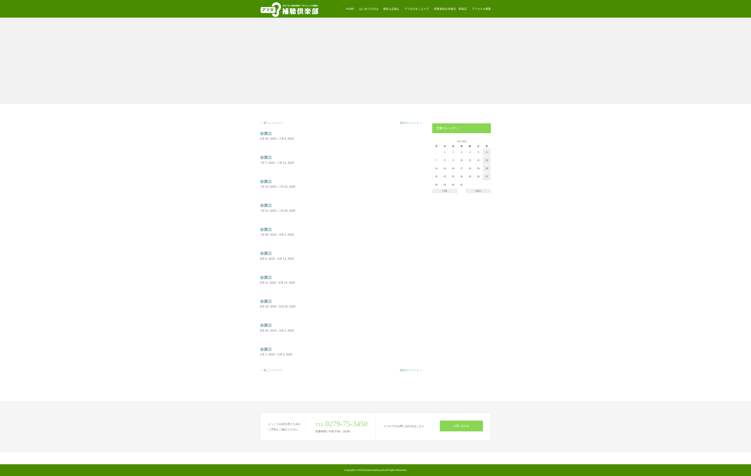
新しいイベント (271, 122)
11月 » (478, 191)
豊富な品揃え (391, 8)
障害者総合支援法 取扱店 (450, 8)
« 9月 (444, 191)
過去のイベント (411, 122)
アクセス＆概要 (481, 8)
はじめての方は (368, 8)
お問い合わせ (461, 425)
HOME (350, 8)
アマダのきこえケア (416, 8)
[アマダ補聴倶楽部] (289, 9)
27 (487, 176)
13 (487, 160)
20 (487, 168)
